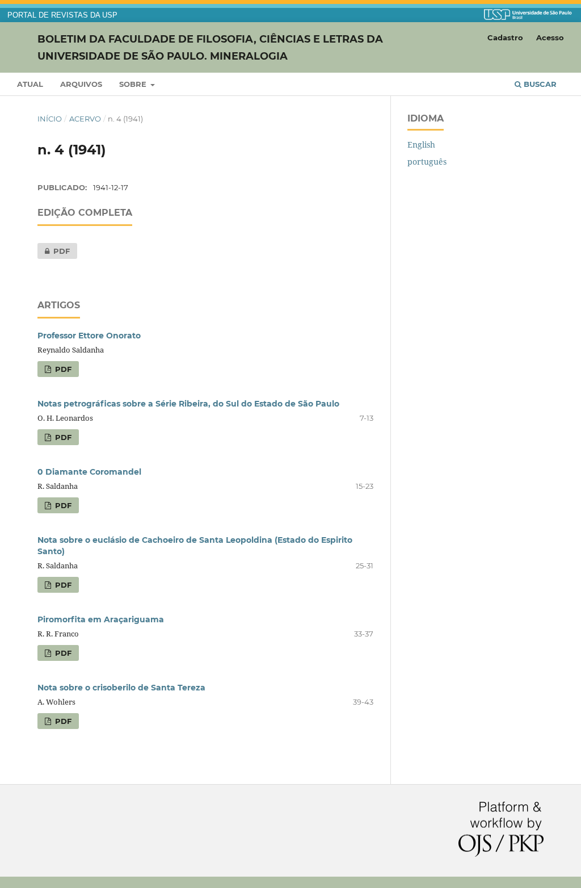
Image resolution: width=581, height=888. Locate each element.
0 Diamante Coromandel (89, 472)
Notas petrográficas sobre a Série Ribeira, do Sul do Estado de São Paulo (188, 404)
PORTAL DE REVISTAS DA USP (62, 15)
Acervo (85, 118)
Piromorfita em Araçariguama (100, 619)
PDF (53, 250)
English (421, 144)
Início (49, 118)
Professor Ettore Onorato (89, 335)
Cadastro (505, 37)
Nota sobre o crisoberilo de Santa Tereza (121, 687)
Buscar (539, 84)
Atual (30, 84)
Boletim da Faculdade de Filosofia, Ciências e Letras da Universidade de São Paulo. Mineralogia (210, 47)
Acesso (550, 37)
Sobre (134, 84)
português (427, 161)
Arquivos (81, 84)
